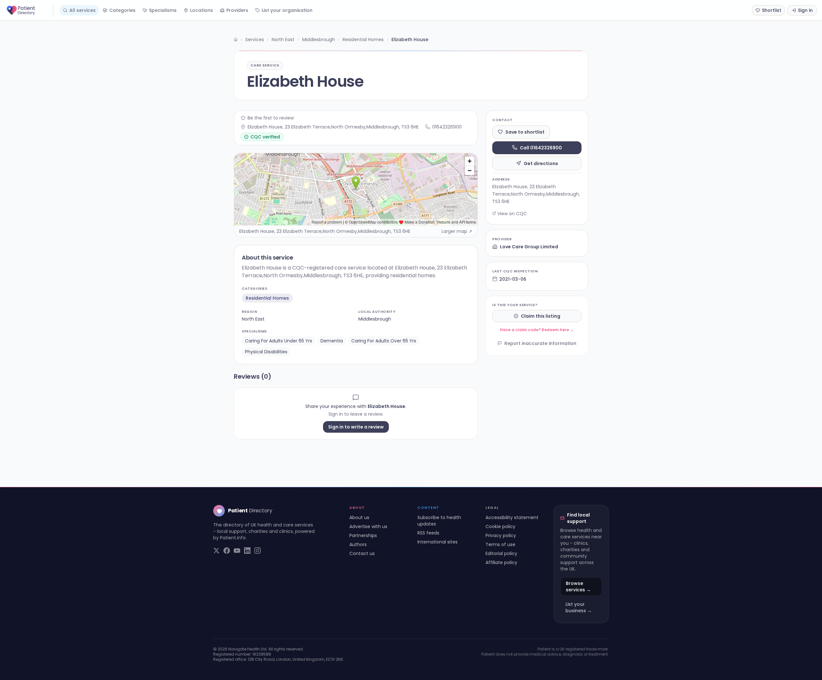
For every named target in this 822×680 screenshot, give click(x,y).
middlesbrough (374, 319)
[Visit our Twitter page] (216, 550)
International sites (437, 542)
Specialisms (163, 10)
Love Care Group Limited (529, 246)
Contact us (362, 553)
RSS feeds (428, 533)
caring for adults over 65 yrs (383, 341)
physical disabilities (266, 352)
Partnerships (363, 535)
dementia (331, 341)
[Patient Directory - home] (29, 10)
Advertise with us (368, 526)
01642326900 (447, 127)
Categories (122, 10)
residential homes (267, 298)
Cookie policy (500, 526)
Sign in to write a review (356, 427)
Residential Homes (363, 39)
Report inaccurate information (540, 343)
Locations (201, 10)
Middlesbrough (318, 39)
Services (254, 39)
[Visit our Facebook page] (226, 550)
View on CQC (512, 213)
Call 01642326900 (541, 147)
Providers (237, 10)
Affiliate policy (501, 562)
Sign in (805, 10)
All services (82, 10)
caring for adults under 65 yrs (278, 341)
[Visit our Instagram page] (257, 550)
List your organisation (287, 10)
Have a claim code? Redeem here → (537, 329)
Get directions (541, 163)
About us (359, 517)
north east (253, 319)
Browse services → (578, 586)
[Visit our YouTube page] (237, 550)
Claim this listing (540, 316)
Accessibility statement (511, 517)
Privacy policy (500, 535)
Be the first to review (271, 118)
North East (283, 39)
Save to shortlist (525, 131)
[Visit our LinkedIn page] (247, 550)
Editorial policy (501, 553)
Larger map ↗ (457, 231)
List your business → (578, 607)
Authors (358, 544)
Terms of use (500, 544)
